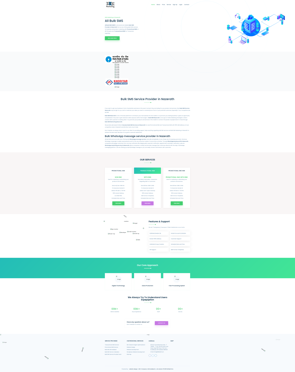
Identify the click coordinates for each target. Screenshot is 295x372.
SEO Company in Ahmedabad (147, 369)
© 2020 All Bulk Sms (168, 369)
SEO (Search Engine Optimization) (136, 345)
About (158, 4)
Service (169, 4)
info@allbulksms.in (159, 352)
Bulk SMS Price (112, 38)
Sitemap (129, 354)
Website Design (131, 347)
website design (133, 369)
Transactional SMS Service (112, 345)
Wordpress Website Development (136, 352)
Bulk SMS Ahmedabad (110, 349)
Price (163, 4)
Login (180, 4)
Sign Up (175, 4)
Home (153, 4)
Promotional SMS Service (111, 347)
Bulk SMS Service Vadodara (112, 352)
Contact (186, 4)
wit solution (160, 369)
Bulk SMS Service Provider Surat (113, 354)
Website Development (133, 349)
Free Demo (118, 203)
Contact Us (161, 323)
